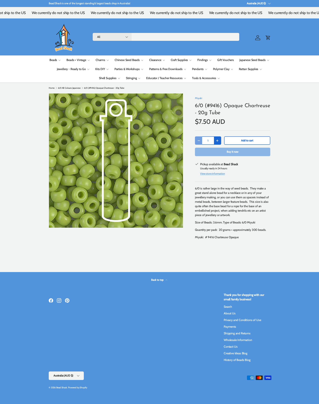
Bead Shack (61, 387)
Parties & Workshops (127, 69)
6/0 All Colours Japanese (69, 88)
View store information (212, 173)
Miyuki (198, 98)
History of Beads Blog (237, 360)
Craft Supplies (179, 60)
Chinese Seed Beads (127, 60)
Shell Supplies (107, 78)
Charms (100, 60)
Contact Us (230, 346)
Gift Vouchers (225, 60)
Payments (230, 326)
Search (228, 306)
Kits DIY (100, 69)
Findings (202, 60)
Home (51, 88)
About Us (230, 313)
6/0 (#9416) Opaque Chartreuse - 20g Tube (104, 88)
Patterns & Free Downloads (166, 69)
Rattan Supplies (248, 69)
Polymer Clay (221, 69)
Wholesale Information (238, 340)
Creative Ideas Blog (235, 353)
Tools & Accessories (204, 78)
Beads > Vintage (76, 60)
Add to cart (247, 140)
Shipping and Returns (237, 333)
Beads (53, 60)
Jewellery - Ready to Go (71, 69)
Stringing (131, 78)
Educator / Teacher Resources (164, 78)
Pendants (198, 69)
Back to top (157, 279)
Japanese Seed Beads (252, 60)
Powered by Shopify (77, 387)
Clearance (155, 60)
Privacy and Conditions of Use (242, 320)
